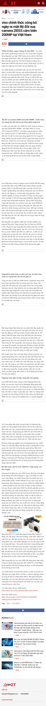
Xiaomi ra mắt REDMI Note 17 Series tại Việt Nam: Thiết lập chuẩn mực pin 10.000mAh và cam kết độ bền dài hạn (28, 665)
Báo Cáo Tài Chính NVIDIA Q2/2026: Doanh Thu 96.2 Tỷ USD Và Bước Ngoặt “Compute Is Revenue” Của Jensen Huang (29, 641)
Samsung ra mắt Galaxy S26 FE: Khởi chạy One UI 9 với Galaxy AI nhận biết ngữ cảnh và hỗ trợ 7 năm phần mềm (28, 653)
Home (3, 18)
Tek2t (5, 39)
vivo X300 (16, 603)
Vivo (8, 603)
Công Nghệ (10, 18)
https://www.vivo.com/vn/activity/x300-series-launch (20, 590)
